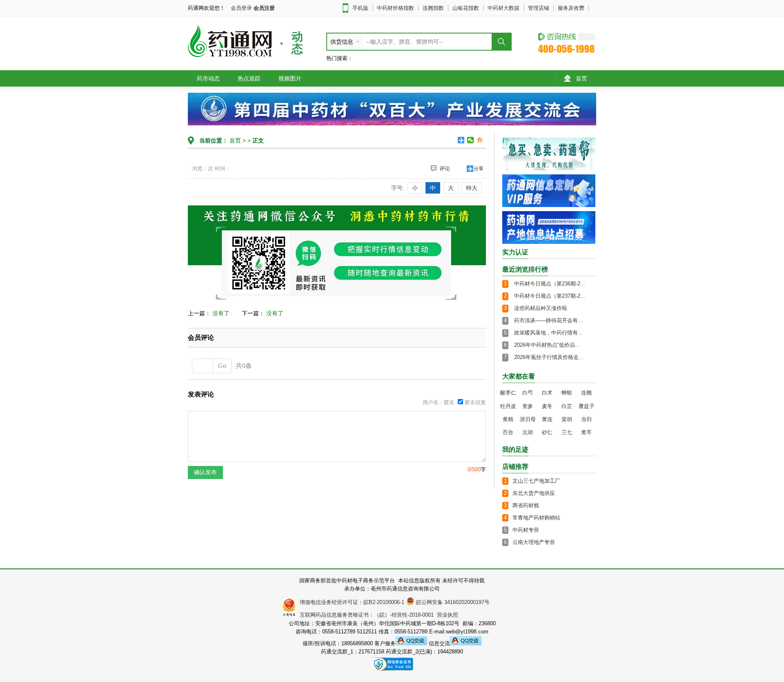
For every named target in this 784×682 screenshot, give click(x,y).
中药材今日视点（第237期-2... (549, 296)
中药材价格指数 (395, 8)
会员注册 (264, 8)
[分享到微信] (470, 140)
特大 (471, 188)
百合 (508, 432)
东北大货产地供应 (533, 493)
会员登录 (241, 8)
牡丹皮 (508, 406)
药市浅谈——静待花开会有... (548, 320)
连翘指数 (433, 8)
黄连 (547, 419)
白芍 (527, 393)
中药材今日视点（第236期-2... (549, 284)
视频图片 (289, 78)
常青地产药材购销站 (536, 518)
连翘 (586, 393)
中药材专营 (525, 530)
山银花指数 (465, 8)
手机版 (360, 8)
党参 (527, 406)
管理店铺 (538, 8)
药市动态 (208, 78)
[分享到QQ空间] (480, 140)
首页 (581, 78)
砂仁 (547, 432)
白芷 (566, 406)
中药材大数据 (503, 8)
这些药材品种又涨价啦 (540, 308)
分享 (478, 169)
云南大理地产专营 (533, 542)
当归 (586, 419)
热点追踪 (249, 78)
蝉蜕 (566, 393)
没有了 (220, 313)
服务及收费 (571, 8)
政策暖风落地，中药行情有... (548, 333)
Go (222, 365)
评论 (444, 168)
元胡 (527, 432)
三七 (566, 432)
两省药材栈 (525, 505)
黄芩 (586, 432)
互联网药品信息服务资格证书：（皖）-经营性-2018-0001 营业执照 (377, 615)
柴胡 (566, 419)
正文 (258, 140)
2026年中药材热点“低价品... (547, 345)
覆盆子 (587, 406)
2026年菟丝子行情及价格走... (549, 357)
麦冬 (547, 406)
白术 (547, 393)
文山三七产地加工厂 (536, 481)
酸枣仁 (508, 393)
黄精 (508, 419)
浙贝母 (528, 419)
